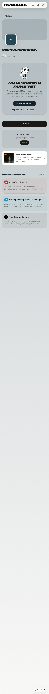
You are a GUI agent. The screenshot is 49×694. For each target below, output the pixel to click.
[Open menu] (32, 5)
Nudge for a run (26, 103)
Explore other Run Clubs (23, 110)
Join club (24, 124)
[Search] (38, 5)
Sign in (24, 143)
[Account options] (43, 5)
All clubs (8, 16)
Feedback (41, 690)
